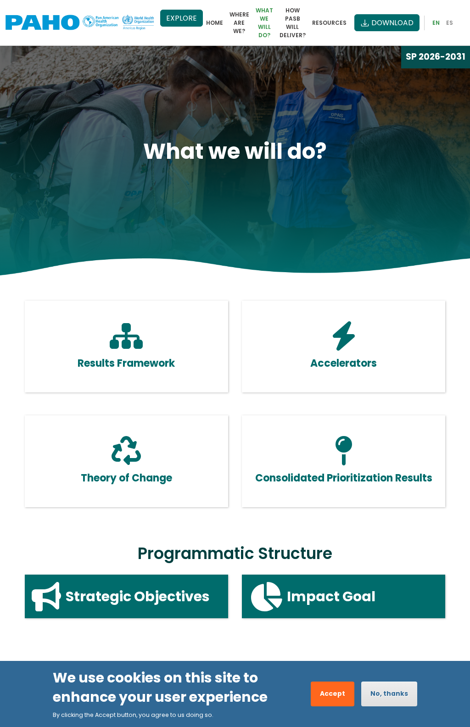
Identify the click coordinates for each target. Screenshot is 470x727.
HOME (214, 23)
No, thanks (389, 693)
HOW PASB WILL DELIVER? (293, 22)
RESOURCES (329, 23)
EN (436, 23)
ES (449, 23)
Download (392, 23)
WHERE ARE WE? (239, 23)
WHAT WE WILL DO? (264, 22)
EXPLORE (181, 18)
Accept (332, 693)
